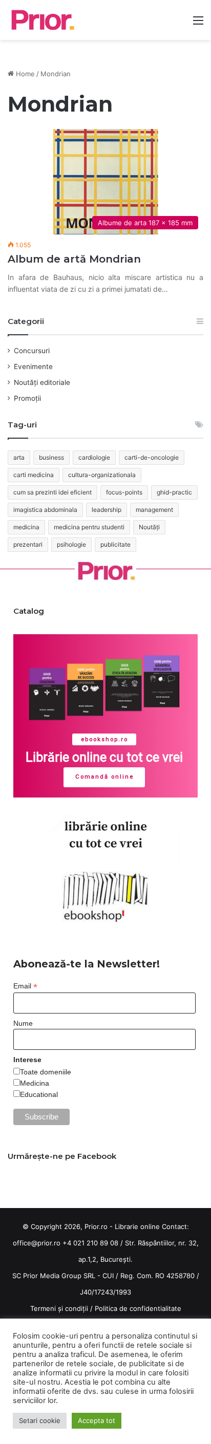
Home (24, 74)
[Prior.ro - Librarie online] (42, 20)
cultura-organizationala (102, 475)
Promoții (27, 398)
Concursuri (32, 351)
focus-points (124, 492)
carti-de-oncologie (151, 457)
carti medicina (33, 475)
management (154, 509)
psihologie (71, 544)
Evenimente (33, 366)
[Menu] (198, 23)
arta (19, 457)
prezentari (28, 544)
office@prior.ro (36, 1243)
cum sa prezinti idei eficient (52, 492)
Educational (39, 1094)
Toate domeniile (45, 1072)
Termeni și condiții (59, 1308)
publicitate (115, 544)
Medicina (34, 1083)
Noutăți (149, 527)
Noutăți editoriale (42, 382)
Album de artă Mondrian (74, 259)
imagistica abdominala (45, 509)
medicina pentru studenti (89, 527)
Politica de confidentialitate (138, 1308)
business (51, 457)
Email (25, 986)
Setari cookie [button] (39, 1420)
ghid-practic (174, 492)
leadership (106, 509)
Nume (23, 1023)
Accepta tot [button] (96, 1420)
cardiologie (94, 457)
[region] (105, 716)
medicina (26, 527)
